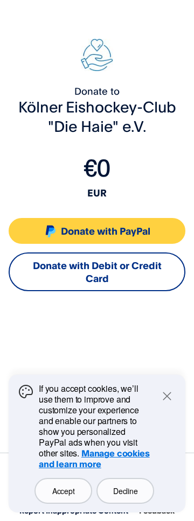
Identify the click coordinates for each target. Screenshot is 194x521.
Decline (125, 490)
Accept (63, 490)
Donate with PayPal (105, 231)
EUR (97, 193)
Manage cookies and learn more (94, 458)
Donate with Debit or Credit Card (97, 271)
